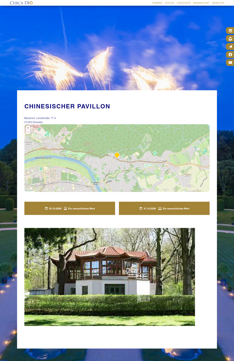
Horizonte (184, 2)
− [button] (28, 132)
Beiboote (218, 2)
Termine (157, 2)
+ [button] (28, 128)
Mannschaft (201, 2)
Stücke (169, 2)
